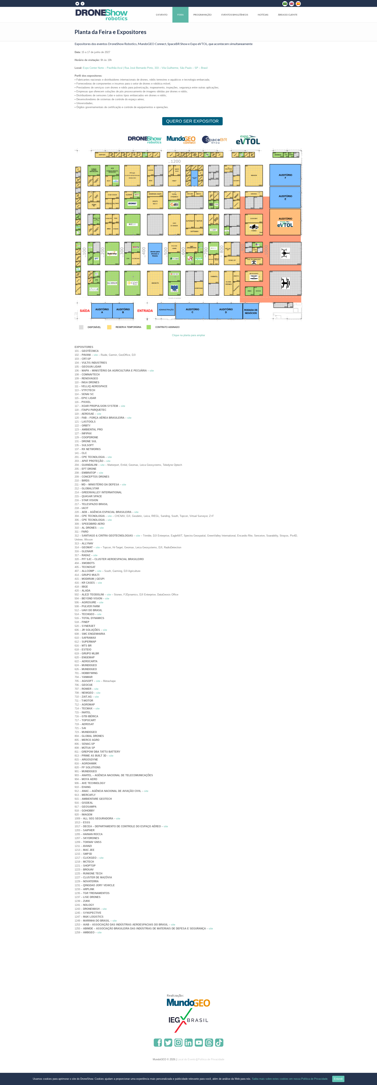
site (96, 354)
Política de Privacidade (211, 1059)
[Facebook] (82, 4)
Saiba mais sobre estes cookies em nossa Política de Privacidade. (290, 1078)
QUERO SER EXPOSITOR (192, 121)
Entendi (338, 1078)
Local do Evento (186, 1059)
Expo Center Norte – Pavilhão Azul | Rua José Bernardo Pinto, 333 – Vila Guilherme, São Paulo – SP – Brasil (145, 67)
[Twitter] (77, 4)
